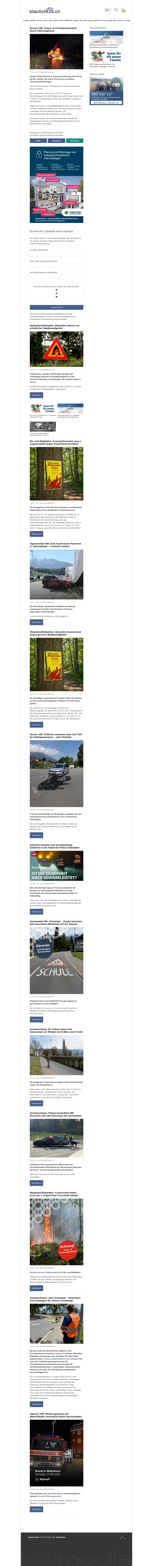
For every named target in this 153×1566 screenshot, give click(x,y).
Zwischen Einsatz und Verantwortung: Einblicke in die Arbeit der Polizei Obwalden (54, 846)
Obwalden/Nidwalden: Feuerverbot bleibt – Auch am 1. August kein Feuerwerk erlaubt (54, 1194)
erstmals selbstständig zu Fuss (56, 1359)
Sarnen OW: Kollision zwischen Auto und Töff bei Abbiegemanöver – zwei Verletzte (56, 735)
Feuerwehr (96, 20)
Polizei (90, 20)
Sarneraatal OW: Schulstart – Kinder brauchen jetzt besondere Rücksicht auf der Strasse (56, 922)
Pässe (85, 20)
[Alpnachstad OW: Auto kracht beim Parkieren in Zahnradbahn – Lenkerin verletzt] (56, 574)
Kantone (39, 20)
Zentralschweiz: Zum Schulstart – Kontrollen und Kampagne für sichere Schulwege (55, 1299)
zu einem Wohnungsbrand (49, 1496)
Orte (50, 20)
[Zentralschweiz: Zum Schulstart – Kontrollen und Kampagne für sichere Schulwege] (56, 1324)
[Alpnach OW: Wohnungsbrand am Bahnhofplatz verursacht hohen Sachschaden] (56, 1453)
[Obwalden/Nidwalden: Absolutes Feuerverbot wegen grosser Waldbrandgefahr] (56, 664)
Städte (45, 20)
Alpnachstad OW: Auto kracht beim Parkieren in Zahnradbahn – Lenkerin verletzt (55, 545)
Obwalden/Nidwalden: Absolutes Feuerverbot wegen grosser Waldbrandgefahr (55, 633)
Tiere (114, 20)
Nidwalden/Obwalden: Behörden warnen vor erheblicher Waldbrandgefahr (55, 326)
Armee (110, 20)
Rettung (104, 20)
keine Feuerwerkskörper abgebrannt (60, 525)
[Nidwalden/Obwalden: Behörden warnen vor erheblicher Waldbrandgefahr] (56, 349)
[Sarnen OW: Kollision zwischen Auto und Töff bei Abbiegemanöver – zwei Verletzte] (56, 773)
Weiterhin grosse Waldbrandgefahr (45, 1272)
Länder (55, 20)
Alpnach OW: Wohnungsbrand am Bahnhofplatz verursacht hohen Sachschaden (56, 1415)
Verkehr (76, 20)
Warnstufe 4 (59, 711)
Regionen (32, 20)
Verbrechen (68, 20)
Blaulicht (120, 20)
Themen (61, 20)
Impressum (33, 1537)
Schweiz (26, 20)
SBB (81, 20)
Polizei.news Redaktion (46, 72)
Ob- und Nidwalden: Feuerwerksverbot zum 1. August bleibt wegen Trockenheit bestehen (56, 442)
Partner (127, 20)
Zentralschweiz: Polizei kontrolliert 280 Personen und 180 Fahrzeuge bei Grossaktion (56, 1114)
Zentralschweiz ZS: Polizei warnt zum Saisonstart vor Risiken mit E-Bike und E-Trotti (56, 1030)
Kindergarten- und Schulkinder (55, 1008)
